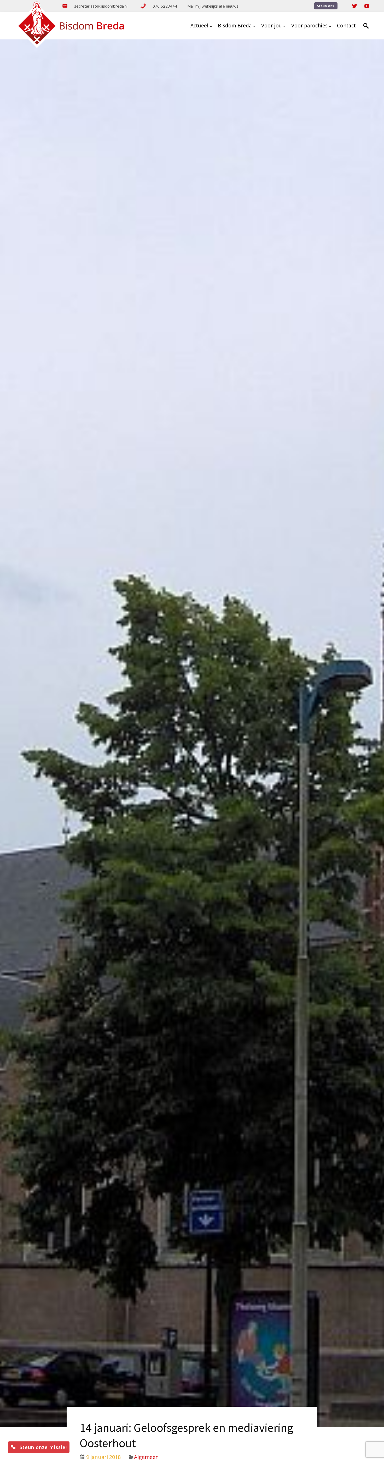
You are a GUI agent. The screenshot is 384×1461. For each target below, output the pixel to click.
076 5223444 (165, 6)
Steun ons (325, 6)
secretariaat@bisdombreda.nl (100, 6)
